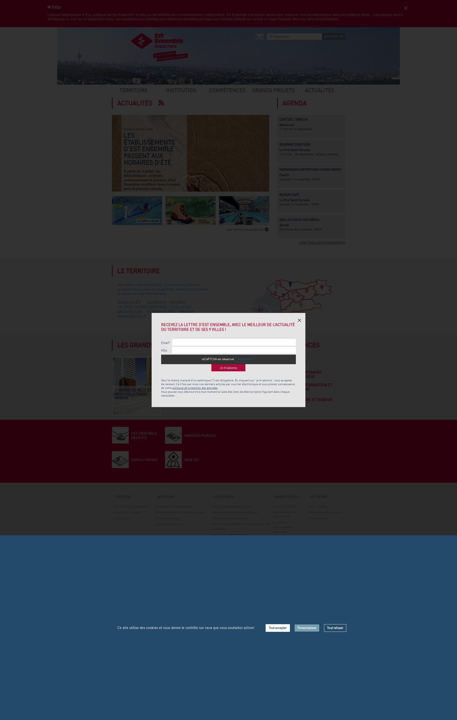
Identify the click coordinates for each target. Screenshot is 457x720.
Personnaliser (307, 628)
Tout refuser (335, 628)
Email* (165, 343)
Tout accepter (278, 628)
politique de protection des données (195, 388)
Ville (164, 350)
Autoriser (245, 359)
